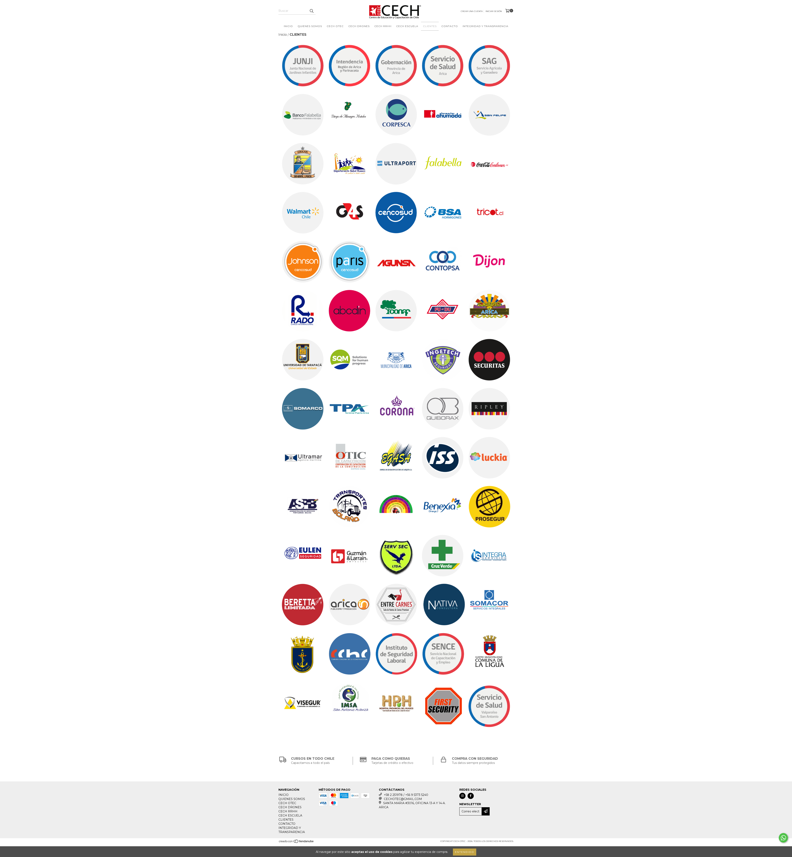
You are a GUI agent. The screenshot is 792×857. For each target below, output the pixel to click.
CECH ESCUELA (407, 26)
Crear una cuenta (472, 11)
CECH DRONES (359, 26)
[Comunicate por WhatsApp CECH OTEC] (783, 838)
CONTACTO (449, 26)
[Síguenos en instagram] (462, 796)
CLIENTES (430, 26)
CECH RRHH (382, 26)
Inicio (282, 35)
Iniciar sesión (494, 11)
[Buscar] (311, 11)
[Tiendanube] (296, 842)
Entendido (464, 851)
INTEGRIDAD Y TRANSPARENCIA (485, 26)
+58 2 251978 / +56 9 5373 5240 (406, 795)
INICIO (288, 26)
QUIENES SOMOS (310, 26)
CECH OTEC (335, 26)
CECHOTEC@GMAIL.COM (403, 799)
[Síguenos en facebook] (471, 796)
